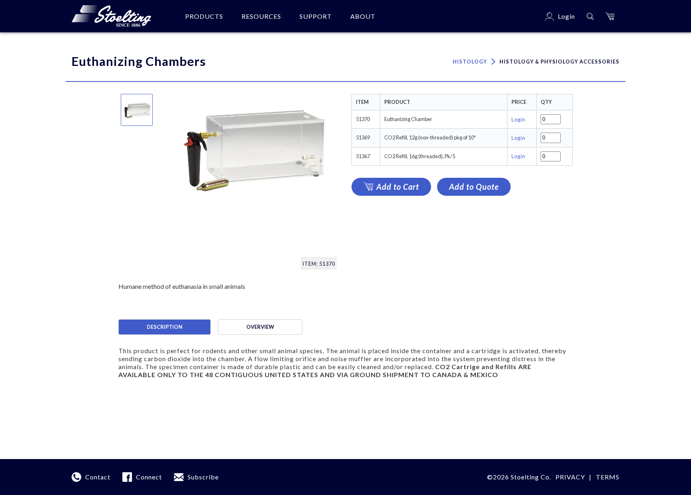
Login (518, 119)
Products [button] (204, 16)
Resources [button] (261, 16)
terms (607, 477)
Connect (149, 477)
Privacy (570, 477)
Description (164, 327)
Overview (260, 327)
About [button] (362, 16)
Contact (97, 477)
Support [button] (316, 16)
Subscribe (203, 477)
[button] (609, 16)
